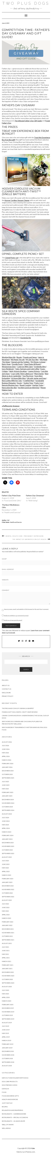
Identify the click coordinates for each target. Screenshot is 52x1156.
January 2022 (7, 925)
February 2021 (7, 965)
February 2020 (7, 1005)
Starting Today (37, 385)
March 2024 (6, 832)
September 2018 (8, 1062)
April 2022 (6, 915)
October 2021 (7, 936)
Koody (19, 383)
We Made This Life (17, 360)
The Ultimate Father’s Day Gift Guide (28, 121)
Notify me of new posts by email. (13, 620)
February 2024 (7, 835)
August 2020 (7, 986)
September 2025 (8, 778)
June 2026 (5, 749)
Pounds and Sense (30, 357)
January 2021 (7, 968)
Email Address (8, 569)
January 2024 (7, 839)
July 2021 (5, 947)
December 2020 (8, 972)
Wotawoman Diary (9, 367)
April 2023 (6, 871)
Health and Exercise (16, 522)
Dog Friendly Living (9, 1085)
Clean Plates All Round (32, 364)
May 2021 (5, 954)
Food (4, 1092)
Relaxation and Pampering (12, 1110)
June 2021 (5, 950)
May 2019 (5, 1033)
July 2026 (5, 745)
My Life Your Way (32, 360)
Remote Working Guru (10, 385)
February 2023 (7, 879)
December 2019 (8, 1008)
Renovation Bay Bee (9, 388)
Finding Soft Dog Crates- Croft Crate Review (19, 712)
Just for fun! (7, 1103)
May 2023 (5, 868)
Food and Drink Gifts (10, 1096)
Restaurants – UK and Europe (13, 1121)
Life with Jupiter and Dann (36, 378)
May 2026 (5, 753)
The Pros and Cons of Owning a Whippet (18, 708)
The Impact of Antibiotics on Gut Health (29, 539)
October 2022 (7, 893)
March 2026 (6, 760)
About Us (5, 685)
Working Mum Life (8, 357)
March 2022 (6, 918)
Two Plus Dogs (26, 3)
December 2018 (8, 1051)
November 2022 (8, 889)
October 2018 (7, 1058)
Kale (33, 1148)
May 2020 (5, 994)
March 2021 (6, 961)
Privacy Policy (7, 696)
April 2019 (6, 1037)
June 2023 (5, 864)
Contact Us (6, 689)
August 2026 (7, 742)
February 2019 (7, 1044)
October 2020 (7, 979)
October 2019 (7, 1015)
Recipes (5, 1107)
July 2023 (5, 861)
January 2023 (7, 882)
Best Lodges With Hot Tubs (12, 381)
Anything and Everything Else (28, 388)
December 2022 (8, 886)
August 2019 (7, 1023)
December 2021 (8, 929)
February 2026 (7, 763)
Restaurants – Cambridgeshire (14, 1114)
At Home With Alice (18, 378)
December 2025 (8, 771)
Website (5, 580)
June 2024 (5, 821)
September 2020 (8, 983)
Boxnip (19, 357)
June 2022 (5, 907)
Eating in (5, 1089)
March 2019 (6, 1040)
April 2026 (6, 756)
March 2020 (6, 1001)
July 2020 (5, 990)
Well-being (6, 1128)
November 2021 (8, 933)
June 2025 (5, 785)
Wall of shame (8, 1125)
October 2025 (7, 774)
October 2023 (7, 850)
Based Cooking (25, 385)
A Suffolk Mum (28, 381)
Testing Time (28, 383)
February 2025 (7, 792)
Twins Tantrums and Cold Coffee (27, 369)
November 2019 (8, 1012)
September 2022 (8, 897)
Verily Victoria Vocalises (18, 371)
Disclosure (6, 693)
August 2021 (7, 943)
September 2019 (8, 1019)
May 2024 (5, 825)
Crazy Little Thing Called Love (22, 374)
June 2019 (5, 1030)
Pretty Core (38, 383)
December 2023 (8, 843)
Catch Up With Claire (25, 367)
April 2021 (6, 958)
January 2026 (7, 767)
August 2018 (7, 1066)
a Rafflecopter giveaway (11, 406)
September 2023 (8, 853)
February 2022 (7, 922)
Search (26, 669)
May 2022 (5, 911)
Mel (8, 520)
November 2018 (8, 1055)
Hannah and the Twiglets (20, 362)
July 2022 (5, 904)
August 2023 (7, 857)
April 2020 (6, 997)
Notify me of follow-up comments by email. (16, 615)
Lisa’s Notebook (8, 369)
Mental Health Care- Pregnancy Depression (24, 536)
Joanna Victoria (34, 371)
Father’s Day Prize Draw (11, 495)
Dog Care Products (9, 1081)
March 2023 (6, 875)
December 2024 (8, 799)
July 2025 (5, 781)
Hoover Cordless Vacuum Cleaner (17, 200)
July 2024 (5, 817)
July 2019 (5, 1026)
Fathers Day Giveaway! (35, 495)
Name (4, 559)
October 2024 (7, 807)
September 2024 (8, 810)
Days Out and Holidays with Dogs (15, 1078)
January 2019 (7, 1048)
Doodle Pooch (17, 364)
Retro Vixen (6, 364)
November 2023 (8, 846)
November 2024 (8, 803)
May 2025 (5, 789)
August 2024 (7, 814)
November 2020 (8, 976)
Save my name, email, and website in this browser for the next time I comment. (26, 609)
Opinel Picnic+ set (11, 258)
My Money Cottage (38, 362)
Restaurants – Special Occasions (15, 1117)
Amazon (5, 338)
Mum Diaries (39, 374)
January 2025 (7, 796)
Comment (5, 590)
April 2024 (6, 828)
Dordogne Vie (25, 338)
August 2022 (7, 900)
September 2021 (8, 940)
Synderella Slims (40, 367)
